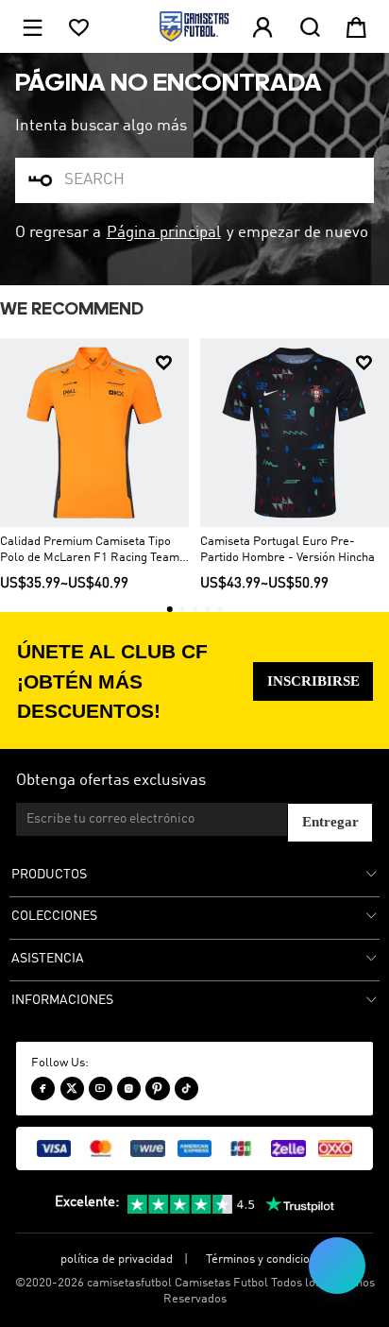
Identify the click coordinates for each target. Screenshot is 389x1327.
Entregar (330, 821)
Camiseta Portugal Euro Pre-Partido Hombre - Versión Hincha (287, 550)
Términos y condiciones (267, 1259)
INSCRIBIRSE (313, 681)
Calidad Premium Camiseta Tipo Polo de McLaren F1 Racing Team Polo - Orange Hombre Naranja (89, 551)
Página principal (164, 233)
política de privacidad (116, 1259)
